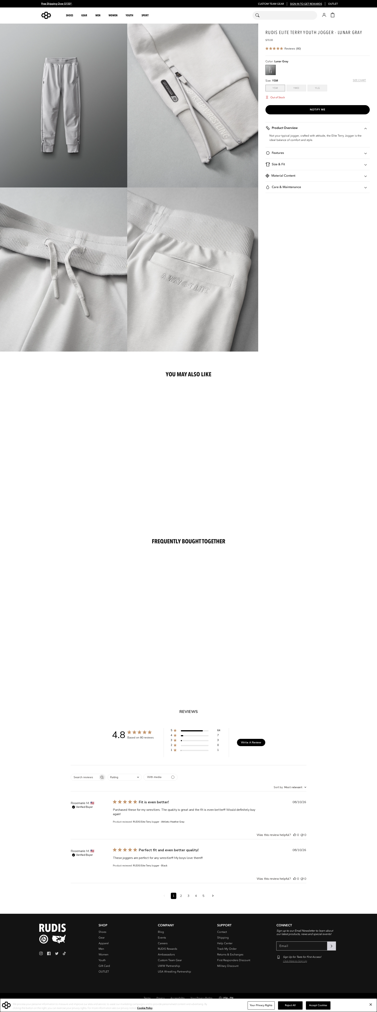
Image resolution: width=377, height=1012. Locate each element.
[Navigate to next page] (213, 896)
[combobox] (285, 15)
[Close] (370, 1004)
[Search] (259, 15)
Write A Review (251, 742)
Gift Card (104, 966)
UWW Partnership (169, 966)
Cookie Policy (145, 1008)
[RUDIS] (50, 15)
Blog (161, 932)
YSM (279, 88)
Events (162, 937)
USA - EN (228, 998)
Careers (162, 943)
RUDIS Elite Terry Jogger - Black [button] (150, 865)
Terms (147, 998)
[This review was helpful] (294, 835)
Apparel (104, 943)
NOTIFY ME (317, 109)
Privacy (160, 998)
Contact (222, 932)
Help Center (224, 943)
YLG (321, 88)
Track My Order (227, 949)
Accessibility (177, 998)
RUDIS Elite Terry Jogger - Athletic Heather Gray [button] (158, 821)
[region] (188, 1005)
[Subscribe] (331, 946)
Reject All (290, 1005)
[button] (70, 15)
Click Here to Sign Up (295, 961)
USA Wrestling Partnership (174, 971)
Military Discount (227, 966)
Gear (102, 937)
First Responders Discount (233, 960)
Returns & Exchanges (230, 954)
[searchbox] (84, 777)
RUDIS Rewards (167, 949)
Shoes (102, 932)
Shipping (223, 937)
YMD (299, 88)
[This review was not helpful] (302, 835)
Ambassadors (166, 954)
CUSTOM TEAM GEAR (271, 4)
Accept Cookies (318, 1005)
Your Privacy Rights (201, 998)
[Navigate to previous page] (164, 896)
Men (101, 949)
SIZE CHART (359, 80)
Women (103, 954)
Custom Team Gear (170, 960)
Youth (102, 960)
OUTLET (333, 4)
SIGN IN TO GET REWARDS (306, 4)
